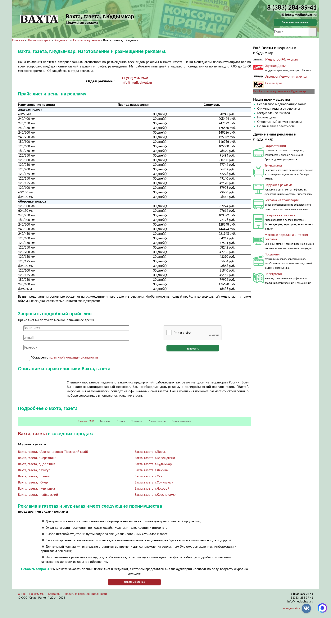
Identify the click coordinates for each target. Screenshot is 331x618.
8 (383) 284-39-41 (302, 597)
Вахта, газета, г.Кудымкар (153, 464)
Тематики (136, 421)
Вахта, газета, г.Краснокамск (155, 495)
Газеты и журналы (86, 40)
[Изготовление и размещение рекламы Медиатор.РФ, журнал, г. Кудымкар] (258, 60)
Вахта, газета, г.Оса (148, 476)
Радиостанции (275, 146)
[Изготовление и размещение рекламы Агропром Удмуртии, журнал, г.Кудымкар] (258, 77)
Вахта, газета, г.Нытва (34, 476)
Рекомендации (157, 421)
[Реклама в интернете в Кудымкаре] (258, 244)
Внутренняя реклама (280, 215)
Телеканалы (273, 165)
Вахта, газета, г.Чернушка (36, 489)
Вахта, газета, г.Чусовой (151, 489)
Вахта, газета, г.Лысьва (151, 470)
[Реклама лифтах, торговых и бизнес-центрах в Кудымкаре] (258, 228)
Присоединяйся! (291, 608)
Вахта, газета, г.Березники (37, 458)
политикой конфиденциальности (73, 358)
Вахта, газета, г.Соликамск (153, 482)
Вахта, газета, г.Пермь (150, 452)
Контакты (54, 594)
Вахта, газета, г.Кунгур (34, 470)
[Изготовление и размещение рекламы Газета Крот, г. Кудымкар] (258, 87)
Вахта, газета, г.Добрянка (36, 464)
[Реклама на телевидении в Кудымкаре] (258, 176)
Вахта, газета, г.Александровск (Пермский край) (53, 452)
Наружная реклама (278, 185)
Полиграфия (274, 274)
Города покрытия (181, 421)
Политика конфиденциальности (86, 594)
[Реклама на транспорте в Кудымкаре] (258, 208)
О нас (21, 594)
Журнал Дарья (275, 66)
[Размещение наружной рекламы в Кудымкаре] (258, 193)
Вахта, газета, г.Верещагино (154, 458)
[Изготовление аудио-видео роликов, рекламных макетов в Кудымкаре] (258, 265)
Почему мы (36, 594)
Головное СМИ (86, 421)
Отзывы (121, 421)
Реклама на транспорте (282, 200)
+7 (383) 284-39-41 (135, 78)
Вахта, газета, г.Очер (33, 482)
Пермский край (39, 40)
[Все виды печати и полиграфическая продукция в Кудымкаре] (258, 282)
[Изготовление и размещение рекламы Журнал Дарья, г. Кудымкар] (258, 69)
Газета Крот (273, 83)
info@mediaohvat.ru (137, 83)
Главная (18, 40)
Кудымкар (61, 40)
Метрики (105, 421)
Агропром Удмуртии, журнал (286, 77)
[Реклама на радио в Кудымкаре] (258, 156)
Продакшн (272, 254)
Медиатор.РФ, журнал (281, 60)
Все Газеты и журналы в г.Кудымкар (279, 91)
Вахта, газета (32, 434)
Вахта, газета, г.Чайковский (38, 495)
